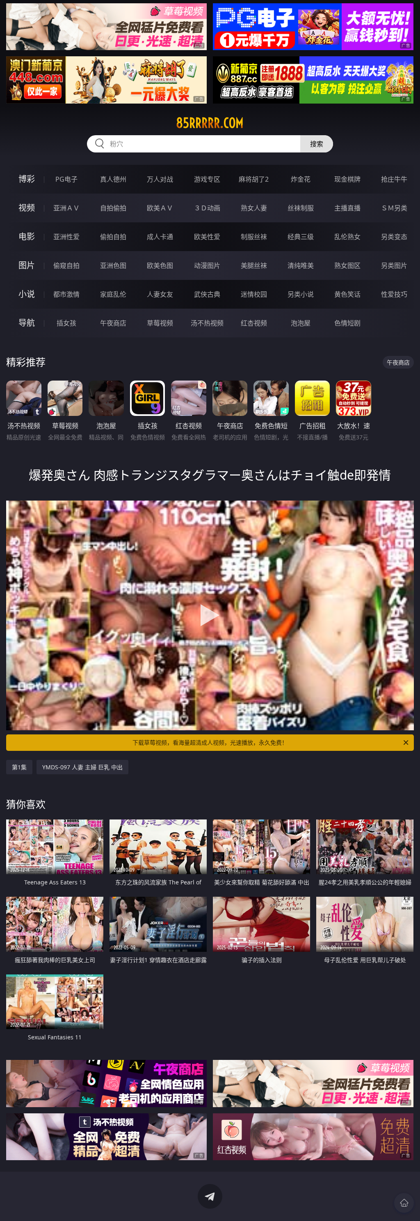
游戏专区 (207, 179)
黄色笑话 (347, 294)
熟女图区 (347, 265)
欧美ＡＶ (160, 207)
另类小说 (301, 294)
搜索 (316, 143)
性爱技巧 (394, 294)
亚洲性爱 (66, 236)
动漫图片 (207, 265)
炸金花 (300, 179)
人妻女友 (160, 294)
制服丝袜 (254, 236)
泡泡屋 (300, 323)
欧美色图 (160, 265)
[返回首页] (404, 1203)
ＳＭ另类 (394, 207)
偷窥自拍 (66, 265)
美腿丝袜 (254, 265)
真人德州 (113, 179)
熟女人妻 (254, 207)
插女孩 (66, 323)
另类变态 (394, 236)
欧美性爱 (207, 236)
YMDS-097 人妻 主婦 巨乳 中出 (82, 767)
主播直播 (347, 207)
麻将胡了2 (254, 179)
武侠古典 (207, 294)
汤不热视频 (207, 323)
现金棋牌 (347, 179)
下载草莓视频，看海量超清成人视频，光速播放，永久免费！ (210, 742)
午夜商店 (113, 323)
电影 (26, 236)
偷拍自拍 (113, 236)
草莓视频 (160, 323)
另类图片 (394, 265)
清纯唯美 (301, 265)
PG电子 (66, 179)
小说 (26, 294)
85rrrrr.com (210, 123)
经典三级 (301, 236)
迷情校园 (254, 294)
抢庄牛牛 (394, 179)
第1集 (19, 767)
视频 (26, 207)
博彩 (26, 179)
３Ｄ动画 (207, 207)
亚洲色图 (113, 265)
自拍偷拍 (113, 207)
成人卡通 (160, 236)
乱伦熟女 (347, 236)
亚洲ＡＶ (66, 207)
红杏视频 (254, 323)
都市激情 (66, 294)
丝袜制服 (301, 207)
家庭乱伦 (113, 294)
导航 (26, 322)
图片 (26, 265)
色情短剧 (347, 323)
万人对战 (160, 179)
